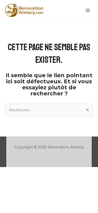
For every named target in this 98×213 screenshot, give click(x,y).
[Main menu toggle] (87, 10)
